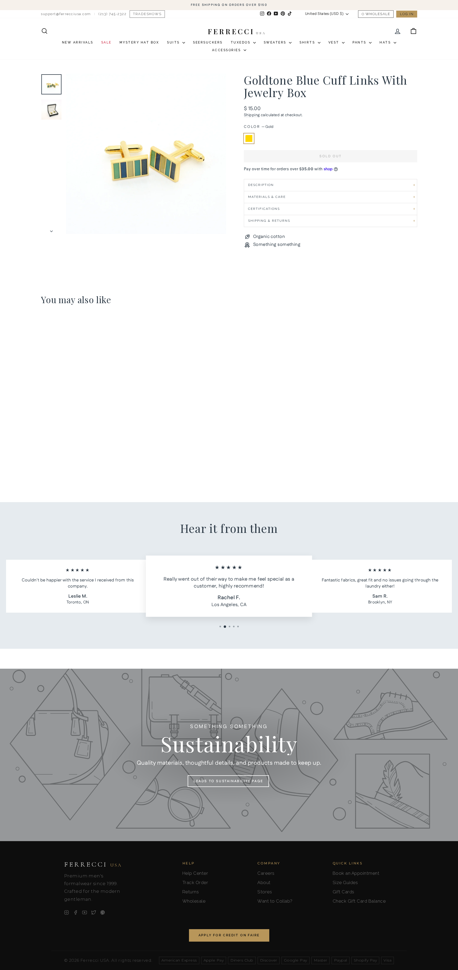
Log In (406, 14)
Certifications (264, 209)
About (264, 882)
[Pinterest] (102, 912)
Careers (266, 873)
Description (261, 185)
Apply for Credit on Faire (229, 935)
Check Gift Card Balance (359, 901)
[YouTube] (84, 912)
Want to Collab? (275, 901)
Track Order (195, 882)
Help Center (195, 873)
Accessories (227, 50)
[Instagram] (66, 912)
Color (258, 126)
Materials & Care (267, 197)
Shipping (252, 115)
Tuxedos (241, 42)
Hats (386, 42)
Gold (249, 138)
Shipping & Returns (269, 221)
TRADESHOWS (147, 14)
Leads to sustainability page (228, 781)
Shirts (308, 42)
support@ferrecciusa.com (66, 14)
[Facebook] (75, 912)
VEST (334, 42)
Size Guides (345, 882)
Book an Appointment (356, 873)
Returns (190, 891)
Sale (106, 42)
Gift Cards (343, 891)
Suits (174, 42)
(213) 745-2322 (112, 14)
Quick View (86, 446)
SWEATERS (276, 42)
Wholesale (377, 14)
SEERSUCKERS (208, 42)
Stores (264, 891)
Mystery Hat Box (139, 42)
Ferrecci (93, 864)
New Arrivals (77, 42)
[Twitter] (93, 912)
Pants (360, 42)
